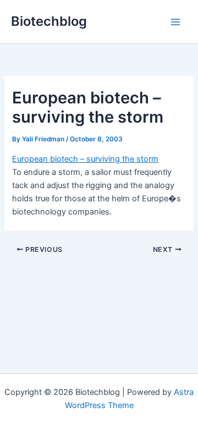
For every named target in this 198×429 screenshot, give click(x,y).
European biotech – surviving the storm (85, 159)
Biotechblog (49, 21)
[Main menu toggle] (175, 22)
